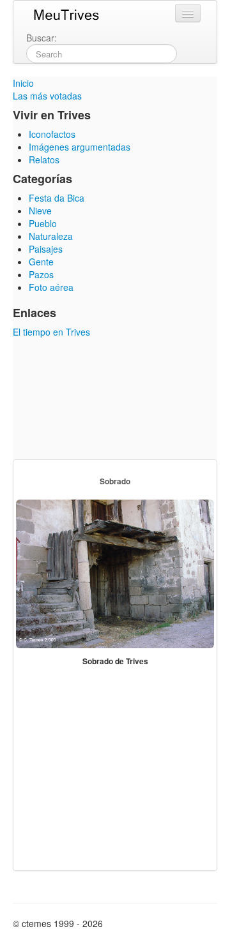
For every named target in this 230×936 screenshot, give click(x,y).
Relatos (44, 159)
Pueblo (43, 223)
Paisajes (46, 248)
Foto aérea (51, 287)
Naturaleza (51, 236)
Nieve (40, 210)
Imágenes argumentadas (79, 146)
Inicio (23, 83)
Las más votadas (47, 95)
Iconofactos (52, 134)
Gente (41, 261)
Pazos (41, 274)
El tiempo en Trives (51, 331)
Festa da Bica (56, 197)
